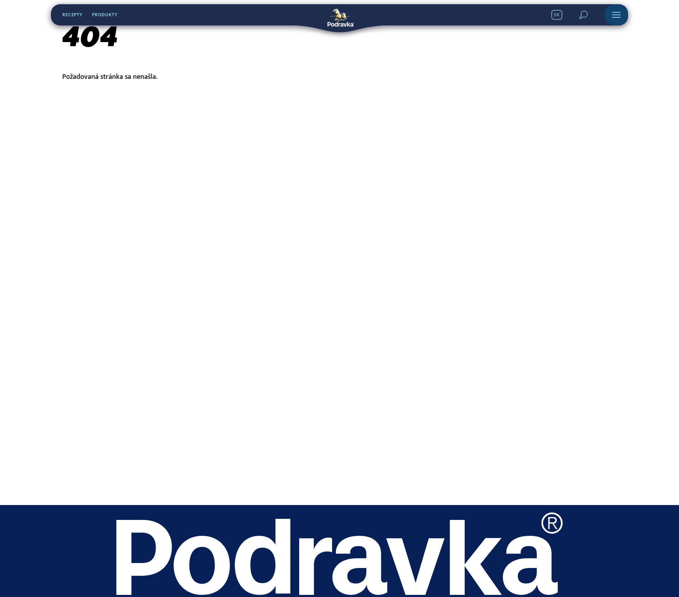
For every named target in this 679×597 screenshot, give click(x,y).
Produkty (105, 15)
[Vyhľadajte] (583, 15)
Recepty (72, 15)
